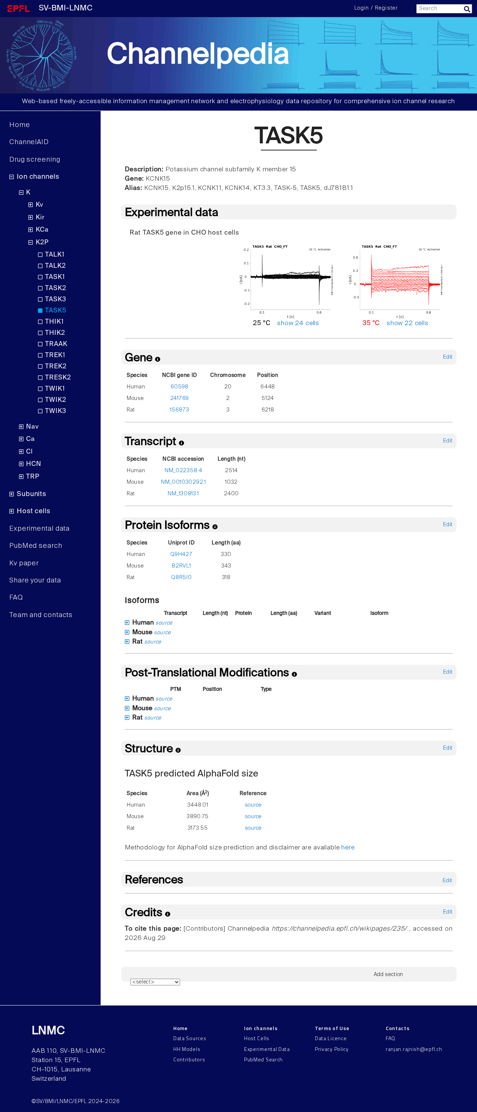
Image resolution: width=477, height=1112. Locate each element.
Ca (30, 439)
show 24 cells (298, 323)
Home (19, 125)
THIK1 (54, 322)
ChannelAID (29, 142)
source (164, 623)
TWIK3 (55, 411)
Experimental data (39, 528)
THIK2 (55, 333)
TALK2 (55, 266)
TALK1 (54, 255)
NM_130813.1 (183, 493)
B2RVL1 (181, 566)
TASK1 (54, 277)
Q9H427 (181, 554)
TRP (33, 477)
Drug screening (34, 159)
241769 (179, 398)
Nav (32, 427)
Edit (448, 357)
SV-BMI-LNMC (65, 8)
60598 (180, 387)
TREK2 (55, 366)
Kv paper (24, 563)
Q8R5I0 (181, 577)
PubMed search (35, 546)
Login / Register (376, 8)
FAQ (16, 597)
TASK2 (55, 288)
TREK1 (55, 355)
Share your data (35, 580)
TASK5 (55, 311)
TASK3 (55, 299)
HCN (33, 464)
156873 (179, 410)
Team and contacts (41, 615)
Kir (40, 218)
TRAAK (56, 344)
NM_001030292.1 (183, 482)
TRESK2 (58, 378)
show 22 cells (408, 323)
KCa (42, 230)
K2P (42, 242)
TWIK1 (54, 389)
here (347, 848)
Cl (29, 452)
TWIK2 (55, 400)
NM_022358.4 (183, 470)
